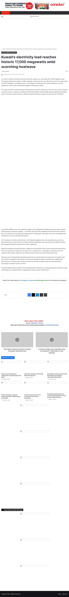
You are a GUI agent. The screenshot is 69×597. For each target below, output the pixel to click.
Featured (8, 49)
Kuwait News (12, 52)
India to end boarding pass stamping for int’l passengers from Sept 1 (11, 375)
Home (4, 49)
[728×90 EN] (34, 162)
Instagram (25, 280)
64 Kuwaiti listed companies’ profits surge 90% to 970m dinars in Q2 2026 (10, 396)
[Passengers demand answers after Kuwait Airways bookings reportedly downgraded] (57, 366)
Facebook (31, 280)
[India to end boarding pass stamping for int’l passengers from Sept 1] (11, 366)
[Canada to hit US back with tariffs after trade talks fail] (34, 366)
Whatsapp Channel (43, 280)
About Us (64, 594)
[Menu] (2, 17)
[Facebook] (29, 295)
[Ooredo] (34, 5)
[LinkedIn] (37, 295)
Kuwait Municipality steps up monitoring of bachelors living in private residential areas (56, 395)
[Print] (45, 295)
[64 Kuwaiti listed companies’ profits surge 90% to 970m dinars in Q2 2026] (11, 387)
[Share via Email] (41, 295)
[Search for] (67, 17)
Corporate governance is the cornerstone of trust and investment (32, 396)
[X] (33, 295)
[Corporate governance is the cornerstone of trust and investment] (34, 387)
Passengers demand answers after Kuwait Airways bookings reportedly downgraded (57, 375)
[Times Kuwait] (34, 16)
